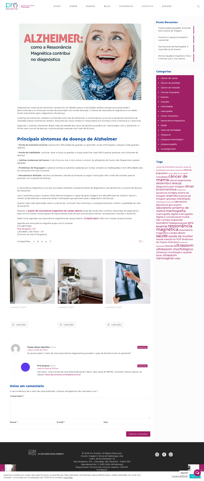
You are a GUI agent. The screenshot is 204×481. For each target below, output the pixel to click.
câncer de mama (171, 178)
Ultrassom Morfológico (172, 139)
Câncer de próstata (170, 83)
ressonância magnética (174, 227)
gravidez (171, 198)
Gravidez (165, 102)
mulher (186, 217)
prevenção (181, 223)
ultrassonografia (169, 144)
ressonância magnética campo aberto (174, 231)
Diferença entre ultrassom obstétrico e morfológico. (77, 314)
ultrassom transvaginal (166, 257)
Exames (165, 97)
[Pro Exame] (24, 6)
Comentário (17, 396)
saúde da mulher (180, 236)
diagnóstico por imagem (170, 186)
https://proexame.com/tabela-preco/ (62, 374)
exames (172, 195)
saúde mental (164, 239)
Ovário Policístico (169, 116)
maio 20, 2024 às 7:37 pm (47, 368)
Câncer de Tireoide (170, 87)
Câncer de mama (169, 78)
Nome (14, 422)
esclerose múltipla (166, 192)
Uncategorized (168, 149)
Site (106, 422)
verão (177, 258)
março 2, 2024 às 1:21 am (37, 350)
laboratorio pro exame (168, 204)
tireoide (169, 246)
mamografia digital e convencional (174, 215)
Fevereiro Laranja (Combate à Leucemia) (173, 38)
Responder (142, 347)
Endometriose (166, 189)
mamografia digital (167, 214)
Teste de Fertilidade (171, 130)
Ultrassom (166, 135)
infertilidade (183, 198)
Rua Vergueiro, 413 (26, 229)
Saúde (164, 125)
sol (174, 239)
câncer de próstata (180, 180)
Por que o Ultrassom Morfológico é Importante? (27, 314)
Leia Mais (68, 477)
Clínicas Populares (170, 92)
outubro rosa (165, 223)
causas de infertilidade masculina (169, 167)
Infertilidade (167, 106)
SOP (178, 239)
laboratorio (181, 201)
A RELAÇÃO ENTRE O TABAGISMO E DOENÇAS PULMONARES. (126, 314)
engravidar (181, 190)
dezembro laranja (168, 183)
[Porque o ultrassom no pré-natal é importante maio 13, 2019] (8, 469)
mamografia (166, 111)
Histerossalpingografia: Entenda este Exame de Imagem (174, 29)
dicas (189, 186)
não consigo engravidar (169, 219)
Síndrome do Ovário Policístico (174, 241)
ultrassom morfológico (174, 249)
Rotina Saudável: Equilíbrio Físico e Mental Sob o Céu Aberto (174, 57)
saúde (162, 235)
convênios (162, 176)
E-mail (61, 422)
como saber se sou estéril (178, 173)
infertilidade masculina (165, 202)
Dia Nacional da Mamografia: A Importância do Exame (173, 48)
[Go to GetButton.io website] (197, 478)
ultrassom (184, 245)
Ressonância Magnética (173, 120)
